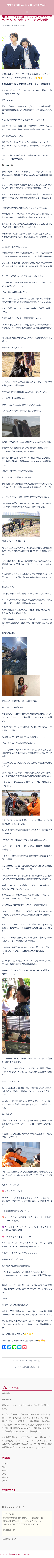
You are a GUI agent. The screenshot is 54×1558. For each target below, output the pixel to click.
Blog (22, 25)
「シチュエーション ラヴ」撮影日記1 (28, 1361)
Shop (4, 1480)
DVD (4, 1474)
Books (5, 1470)
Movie (5, 1477)
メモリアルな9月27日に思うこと (26, 1367)
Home (5, 1463)
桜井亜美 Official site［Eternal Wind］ (27, 5)
